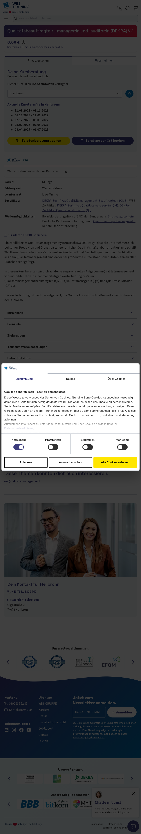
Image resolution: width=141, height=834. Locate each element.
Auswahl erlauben (70, 462)
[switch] (53, 447)
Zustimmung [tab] (24, 378)
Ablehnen (26, 462)
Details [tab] (70, 378)
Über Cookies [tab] (116, 378)
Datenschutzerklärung (19, 428)
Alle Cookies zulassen (115, 462)
